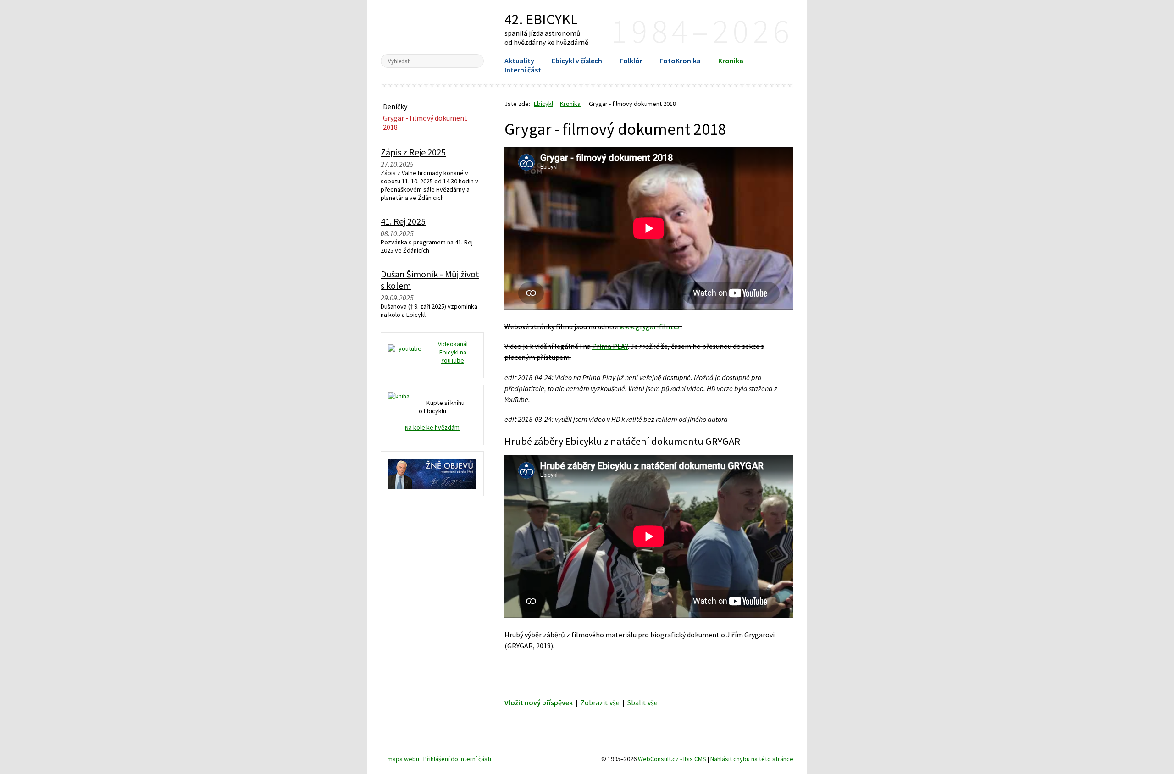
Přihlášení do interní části (457, 759)
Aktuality (519, 60)
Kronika (730, 60)
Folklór (631, 60)
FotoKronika (680, 60)
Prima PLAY (610, 346)
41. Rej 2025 (403, 221)
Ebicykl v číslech (577, 60)
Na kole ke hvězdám (432, 427)
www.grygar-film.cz (650, 326)
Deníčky (395, 106)
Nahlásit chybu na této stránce (751, 759)
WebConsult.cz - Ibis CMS (672, 759)
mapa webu (403, 759)
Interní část (522, 69)
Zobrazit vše (600, 702)
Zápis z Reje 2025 (413, 152)
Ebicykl (432, 26)
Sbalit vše (642, 702)
